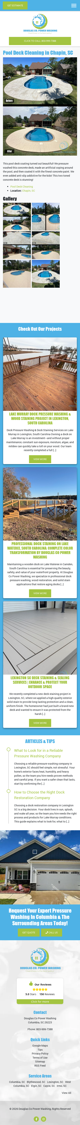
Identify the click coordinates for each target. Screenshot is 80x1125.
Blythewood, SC (36, 1082)
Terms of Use (40, 1057)
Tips (40, 1049)
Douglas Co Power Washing (35, 1109)
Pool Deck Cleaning (21, 186)
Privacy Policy (40, 1053)
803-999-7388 (44, 1029)
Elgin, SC (36, 1086)
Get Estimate (15, 5)
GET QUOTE (28, 932)
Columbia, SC (17, 1082)
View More (40, 459)
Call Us (53, 932)
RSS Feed (40, 1065)
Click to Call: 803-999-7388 (40, 40)
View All (66, 1093)
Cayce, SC (49, 1086)
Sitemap (40, 1061)
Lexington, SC (55, 1082)
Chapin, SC (28, 190)
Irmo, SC (62, 1086)
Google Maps (40, 1045)
